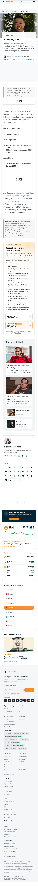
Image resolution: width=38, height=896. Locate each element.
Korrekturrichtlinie (9, 846)
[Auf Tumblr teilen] (19, 471)
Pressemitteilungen (9, 774)
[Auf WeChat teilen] (10, 480)
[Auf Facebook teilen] (10, 467)
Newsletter (7, 794)
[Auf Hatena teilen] (31, 476)
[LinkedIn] (21, 700)
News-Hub (7, 756)
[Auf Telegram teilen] (19, 467)
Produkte (21, 764)
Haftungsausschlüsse (10, 814)
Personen (21, 761)
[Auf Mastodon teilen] (14, 476)
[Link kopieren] (19, 480)
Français (11, 603)
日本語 (10, 626)
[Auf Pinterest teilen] (14, 471)
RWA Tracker (7, 726)
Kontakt (6, 804)
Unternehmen (23, 759)
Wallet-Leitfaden (8, 786)
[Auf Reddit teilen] (27, 467)
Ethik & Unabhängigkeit (10, 848)
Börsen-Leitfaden (9, 789)
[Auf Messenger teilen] (23, 476)
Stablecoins (22, 719)
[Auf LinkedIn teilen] (23, 467)
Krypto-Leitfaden (8, 784)
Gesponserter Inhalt (9, 856)
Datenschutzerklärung (22, 879)
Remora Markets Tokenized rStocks (16, 733)
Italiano (10, 589)
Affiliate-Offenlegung (9, 854)
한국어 (10, 612)
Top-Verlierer (7, 714)
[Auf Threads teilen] (10, 471)
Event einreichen (8, 834)
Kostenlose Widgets (9, 812)
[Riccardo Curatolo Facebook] (22, 455)
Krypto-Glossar (8, 791)
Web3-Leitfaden (8, 781)
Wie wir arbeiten (29, 59)
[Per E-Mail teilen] (10, 476)
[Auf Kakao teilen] (27, 476)
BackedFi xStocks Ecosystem (14, 745)
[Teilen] (14, 480)
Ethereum (6, 761)
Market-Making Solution (13, 736)
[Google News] (28, 700)
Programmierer (13, 11)
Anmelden (18, 333)
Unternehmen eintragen (10, 829)
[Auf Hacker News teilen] (31, 467)
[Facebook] (5, 700)
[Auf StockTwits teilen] (19, 476)
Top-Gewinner (8, 711)
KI (19, 711)
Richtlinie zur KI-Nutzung (14, 96)
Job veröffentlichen (9, 831)
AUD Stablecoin (11, 739)
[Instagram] (13, 700)
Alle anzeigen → (29, 553)
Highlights (6, 719)
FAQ (5, 807)
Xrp (5, 764)
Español (10, 598)
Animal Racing (10, 748)
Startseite (4, 11)
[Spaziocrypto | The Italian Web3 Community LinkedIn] (20, 101)
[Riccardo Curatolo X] (19, 455)
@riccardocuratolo (10, 455)
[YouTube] (32, 700)
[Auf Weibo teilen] (31, 471)
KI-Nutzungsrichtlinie (10, 851)
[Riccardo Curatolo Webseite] (26, 455)
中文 (9, 621)
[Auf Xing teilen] (6, 476)
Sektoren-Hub (22, 709)
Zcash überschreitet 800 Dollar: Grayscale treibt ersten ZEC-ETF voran (18, 658)
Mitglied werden (8, 809)
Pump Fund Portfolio (12, 742)
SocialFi (22, 748)
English (10, 594)
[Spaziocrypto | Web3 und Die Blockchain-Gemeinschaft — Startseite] (19, 671)
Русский (11, 616)
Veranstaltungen (23, 769)
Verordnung (8, 654)
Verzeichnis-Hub (23, 756)
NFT (5, 769)
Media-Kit (6, 826)
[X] (9, 700)
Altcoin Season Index (9, 724)
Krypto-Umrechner (9, 721)
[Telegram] (17, 700)
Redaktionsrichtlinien (9, 843)
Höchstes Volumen (9, 716)
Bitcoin (6, 759)
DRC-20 (24, 739)
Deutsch (10, 607)
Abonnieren (14, 519)
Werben (6, 824)
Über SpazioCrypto (9, 801)
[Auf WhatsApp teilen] (14, 467)
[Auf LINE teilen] (27, 471)
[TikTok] (25, 700)
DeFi (20, 714)
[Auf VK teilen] (23, 471)
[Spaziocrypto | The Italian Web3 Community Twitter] (17, 101)
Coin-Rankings (8, 709)
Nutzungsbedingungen (10, 879)
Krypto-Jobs (22, 767)
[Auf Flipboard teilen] (6, 480)
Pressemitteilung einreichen (11, 836)
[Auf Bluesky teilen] (6, 471)
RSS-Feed (7, 817)
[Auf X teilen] (6, 467)
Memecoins (22, 716)
